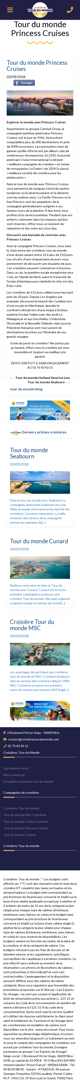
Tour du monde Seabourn (46, 382)
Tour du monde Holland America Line (42, 377)
